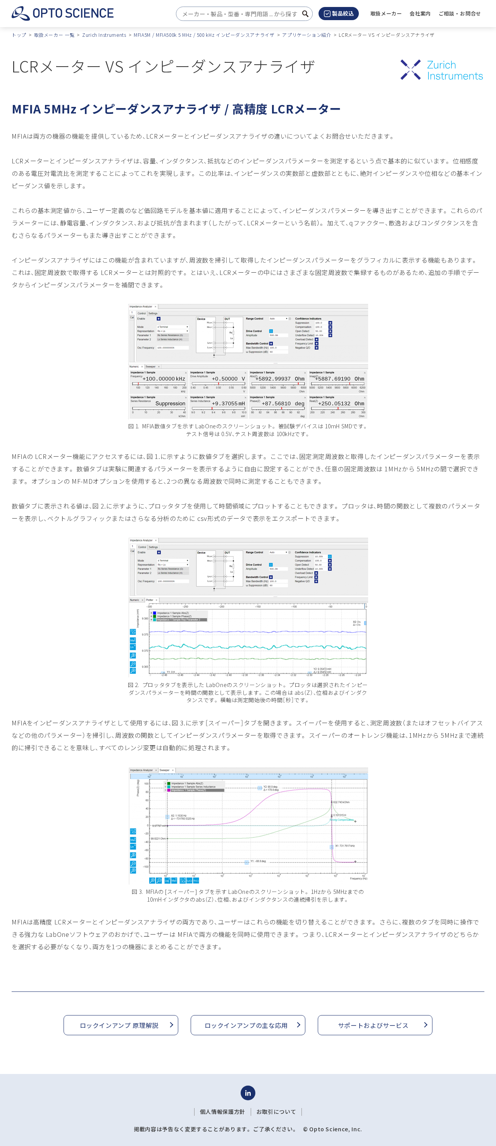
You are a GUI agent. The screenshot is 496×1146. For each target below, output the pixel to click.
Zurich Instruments (104, 34)
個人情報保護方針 (222, 1111)
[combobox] (242, 14)
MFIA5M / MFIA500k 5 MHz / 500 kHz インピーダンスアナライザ (204, 34)
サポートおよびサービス (373, 1025)
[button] (420, 13)
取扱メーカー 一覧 (54, 34)
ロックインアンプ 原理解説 (119, 1025)
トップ (19, 34)
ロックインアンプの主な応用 (246, 1025)
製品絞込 (343, 13)
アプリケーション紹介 (306, 34)
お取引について (276, 1111)
